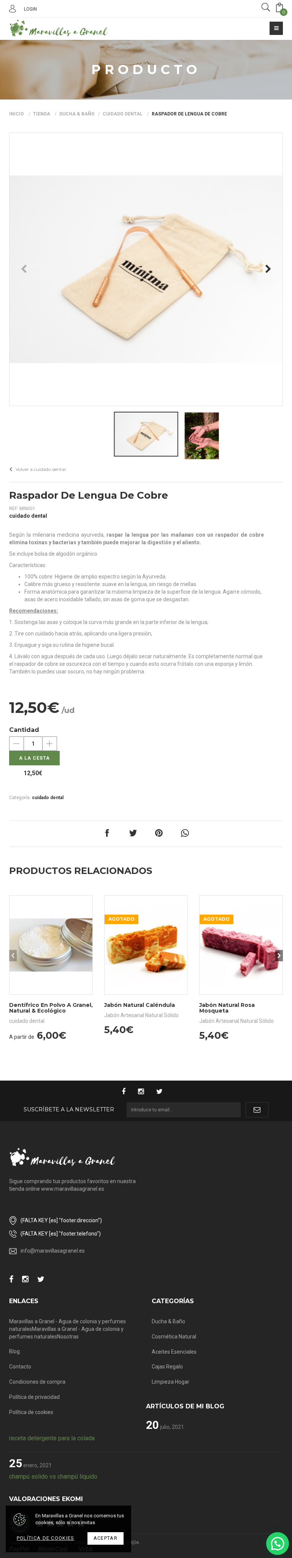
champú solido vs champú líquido (53, 1476)
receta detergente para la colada (52, 1438)
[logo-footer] (62, 1157)
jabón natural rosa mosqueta (227, 1008)
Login (30, 9)
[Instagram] (144, 1092)
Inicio (16, 114)
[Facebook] (127, 1092)
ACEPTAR (105, 1538)
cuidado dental (123, 114)
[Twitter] (163, 1092)
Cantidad (24, 729)
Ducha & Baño (77, 114)
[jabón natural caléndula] (146, 945)
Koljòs (132, 1542)
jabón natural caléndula (139, 1005)
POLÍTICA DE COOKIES (46, 1538)
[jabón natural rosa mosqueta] (241, 945)
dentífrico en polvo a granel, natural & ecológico (51, 1008)
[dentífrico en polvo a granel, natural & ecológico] (51, 945)
